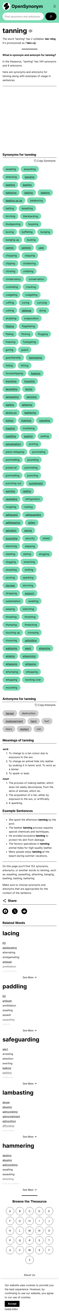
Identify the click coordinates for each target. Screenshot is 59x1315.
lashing (10, 404)
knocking (11, 381)
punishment (36, 483)
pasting (28, 436)
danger (10, 713)
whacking (44, 648)
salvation (11, 530)
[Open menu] (54, 6)
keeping (35, 373)
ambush (7, 961)
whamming (29, 656)
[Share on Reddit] (24, 911)
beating (45, 192)
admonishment (11, 1116)
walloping (11, 648)
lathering (27, 404)
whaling (10, 656)
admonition (9, 1121)
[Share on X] (15, 911)
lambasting (12, 396)
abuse (6, 1102)
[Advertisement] (29, 119)
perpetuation (13, 444)
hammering (35, 357)
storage (10, 585)
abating (7, 1155)
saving (28, 530)
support (29, 593)
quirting (10, 491)
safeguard (12, 514)
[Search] (50, 16)
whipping (30, 664)
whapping (11, 664)
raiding (27, 491)
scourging (11, 538)
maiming (26, 420)
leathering (30, 412)
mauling (10, 428)
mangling (44, 420)
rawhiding (11, 499)
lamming (32, 396)
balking (7, 1068)
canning (26, 247)
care (41, 247)
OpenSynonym (27, 6)
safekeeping (13, 522)
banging (29, 176)
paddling (11, 436)
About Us (29, 1275)
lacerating (11, 389)
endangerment (14, 721)
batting (28, 192)
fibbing (10, 326)
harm (34, 721)
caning (10, 247)
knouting (29, 381)
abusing (7, 1107)
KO (4, 943)
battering (11, 192)
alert (5, 1049)
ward (28, 648)
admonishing (10, 1111)
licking (9, 420)
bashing (10, 184)
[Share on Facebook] (5, 911)
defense (26, 310)
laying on (11, 412)
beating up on (14, 200)
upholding (31, 640)
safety (31, 522)
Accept (12, 1303)
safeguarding (33, 514)
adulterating (10, 947)
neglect (24, 729)
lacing (28, 389)
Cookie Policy (11, 1309)
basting (27, 184)
